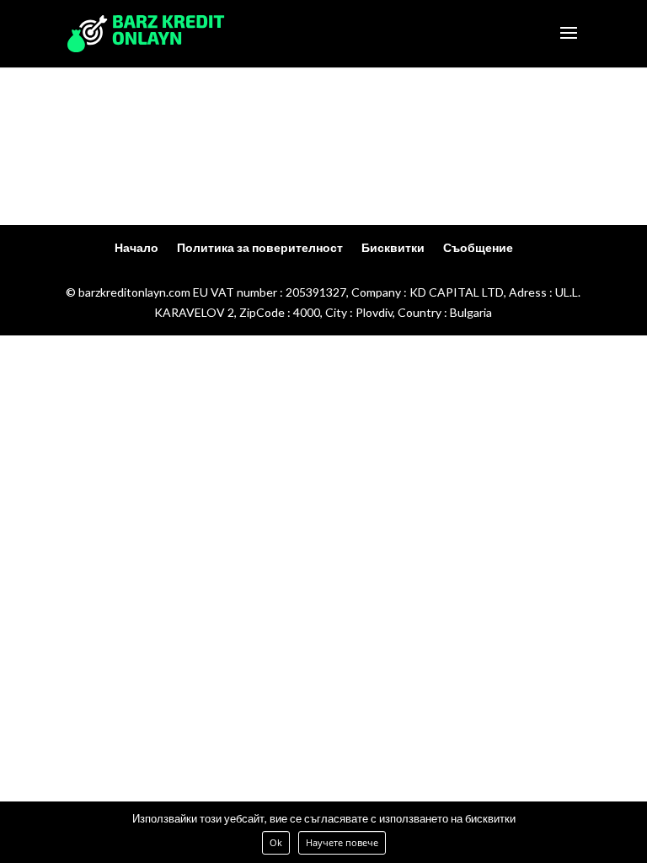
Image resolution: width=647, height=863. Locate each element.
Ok (276, 842)
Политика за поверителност (260, 247)
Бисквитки (393, 247)
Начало (136, 247)
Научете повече (342, 842)
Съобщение (478, 247)
